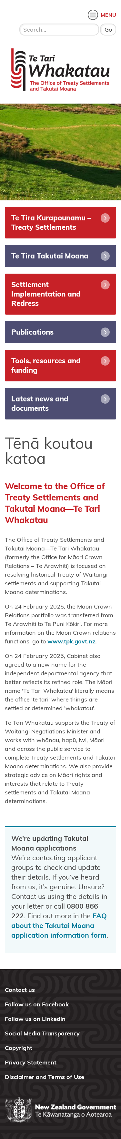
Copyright (18, 1048)
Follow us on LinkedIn (35, 1019)
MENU (108, 15)
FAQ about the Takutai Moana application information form (59, 925)
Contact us (20, 989)
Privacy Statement (30, 1062)
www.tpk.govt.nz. (72, 641)
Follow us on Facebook (37, 1004)
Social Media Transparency (42, 1033)
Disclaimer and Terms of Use (44, 1077)
